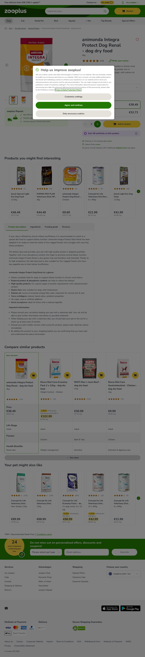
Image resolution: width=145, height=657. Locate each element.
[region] (73, 92)
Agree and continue (74, 105)
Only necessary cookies (73, 113)
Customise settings (73, 96)
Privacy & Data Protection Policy (68, 90)
